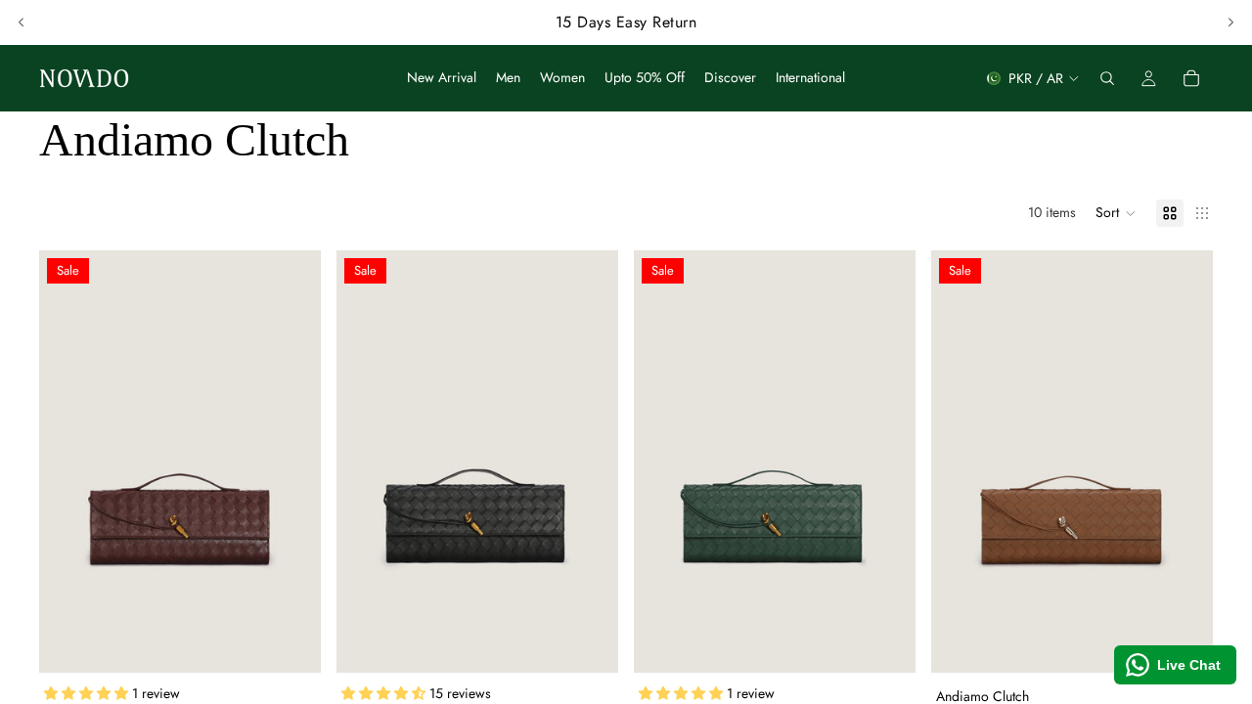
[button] (1116, 213)
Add (307, 642)
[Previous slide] (21, 22)
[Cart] (1191, 78)
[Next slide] (1230, 22)
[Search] (1107, 78)
